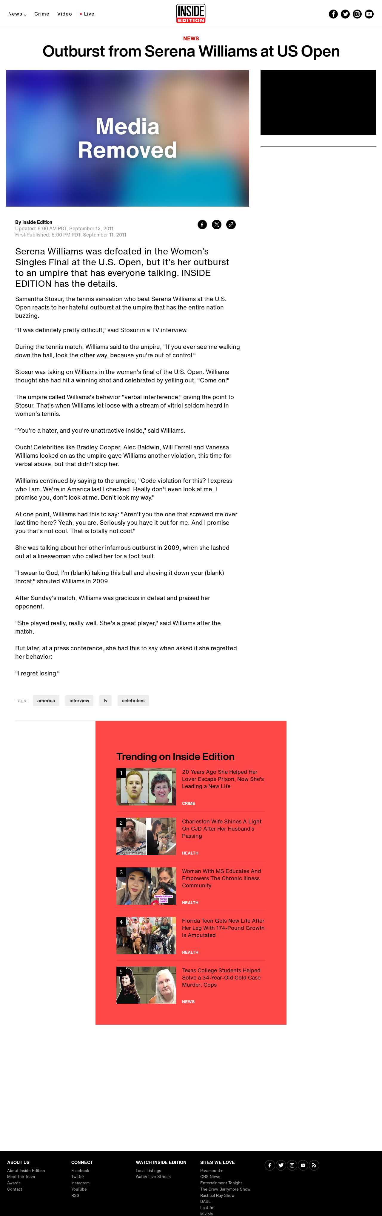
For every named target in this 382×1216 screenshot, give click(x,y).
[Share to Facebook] (202, 225)
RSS (75, 1195)
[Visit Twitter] (281, 1166)
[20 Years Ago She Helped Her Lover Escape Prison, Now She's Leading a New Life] (191, 786)
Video (64, 13)
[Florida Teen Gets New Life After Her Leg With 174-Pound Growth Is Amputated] (191, 935)
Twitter (77, 1177)
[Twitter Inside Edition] (345, 14)
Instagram (80, 1183)
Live (89, 13)
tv (105, 701)
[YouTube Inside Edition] (369, 14)
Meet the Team (21, 1177)
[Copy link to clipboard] (231, 225)
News (15, 13)
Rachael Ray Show (217, 1195)
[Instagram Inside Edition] (357, 14)
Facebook (80, 1171)
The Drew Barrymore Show (225, 1189)
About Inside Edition (26, 1171)
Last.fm (207, 1208)
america (46, 701)
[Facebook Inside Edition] (333, 14)
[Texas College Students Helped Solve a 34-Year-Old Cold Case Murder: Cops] (191, 985)
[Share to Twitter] (216, 225)
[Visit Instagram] (292, 1166)
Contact (14, 1189)
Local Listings (148, 1171)
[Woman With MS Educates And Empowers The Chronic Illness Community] (191, 886)
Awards (14, 1183)
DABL (205, 1201)
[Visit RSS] (314, 1166)
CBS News (210, 1177)
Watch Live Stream (153, 1177)
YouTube (79, 1189)
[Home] (190, 14)
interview (79, 701)
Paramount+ (211, 1171)
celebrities (133, 701)
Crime (42, 13)
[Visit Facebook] (270, 1166)
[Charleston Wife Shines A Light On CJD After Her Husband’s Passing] (191, 836)
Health (190, 853)
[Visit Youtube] (303, 1166)
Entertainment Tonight (221, 1183)
